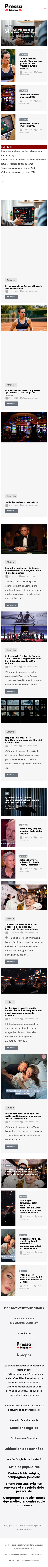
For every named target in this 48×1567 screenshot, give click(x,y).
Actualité (9, 26)
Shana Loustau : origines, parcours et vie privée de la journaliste (24, 1487)
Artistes (23, 825)
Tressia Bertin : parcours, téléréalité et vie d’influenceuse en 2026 (30, 1278)
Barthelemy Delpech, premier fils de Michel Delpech (31, 831)
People (9, 1165)
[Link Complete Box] (24, 567)
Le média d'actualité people (24, 1420)
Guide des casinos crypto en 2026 (29, 95)
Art (7, 794)
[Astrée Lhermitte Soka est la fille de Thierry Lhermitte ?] (8, 864)
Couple (23, 1235)
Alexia (7, 1178)
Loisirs (23, 1197)
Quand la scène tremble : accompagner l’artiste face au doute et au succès (22, 800)
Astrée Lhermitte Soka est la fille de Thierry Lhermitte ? (29, 862)
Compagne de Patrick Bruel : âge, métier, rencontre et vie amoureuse (24, 1501)
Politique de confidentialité (24, 1438)
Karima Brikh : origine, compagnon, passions (24, 1475)
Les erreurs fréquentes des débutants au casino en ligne (21, 31)
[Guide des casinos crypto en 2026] (8, 98)
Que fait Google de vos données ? (24, 1459)
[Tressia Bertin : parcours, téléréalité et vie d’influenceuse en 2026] (8, 1280)
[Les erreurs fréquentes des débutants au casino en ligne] (24, 214)
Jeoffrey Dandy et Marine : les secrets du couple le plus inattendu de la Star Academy (21, 1171)
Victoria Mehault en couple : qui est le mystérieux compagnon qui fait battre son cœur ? (30, 1243)
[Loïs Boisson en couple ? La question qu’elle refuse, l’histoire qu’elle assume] (8, 65)
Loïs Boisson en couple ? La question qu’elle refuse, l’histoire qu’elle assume (30, 63)
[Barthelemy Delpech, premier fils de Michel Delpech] (8, 833)
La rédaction (9, 36)
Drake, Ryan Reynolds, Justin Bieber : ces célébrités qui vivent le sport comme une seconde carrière (30, 1206)
